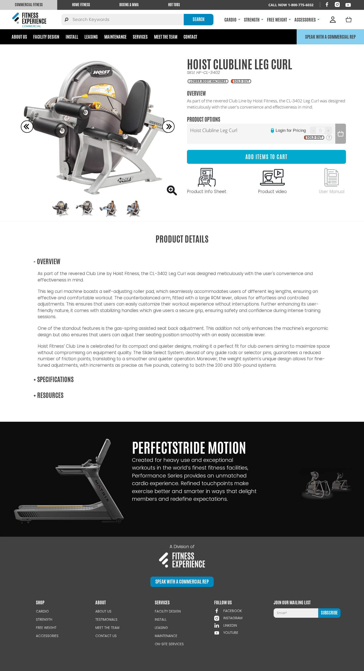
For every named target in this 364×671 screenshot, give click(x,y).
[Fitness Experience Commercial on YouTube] (348, 5)
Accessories (47, 636)
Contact (190, 36)
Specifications (53, 379)
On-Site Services (169, 644)
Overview (46, 261)
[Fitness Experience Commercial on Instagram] (337, 4)
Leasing (91, 36)
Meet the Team (165, 36)
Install (72, 36)
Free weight (46, 627)
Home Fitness (81, 4)
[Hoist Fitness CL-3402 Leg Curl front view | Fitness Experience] (97, 127)
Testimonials (106, 619)
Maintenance (115, 36)
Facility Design (46, 36)
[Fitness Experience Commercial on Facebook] (326, 4)
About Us (19, 36)
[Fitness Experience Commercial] (30, 19)
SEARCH (199, 19)
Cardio (42, 611)
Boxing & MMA (129, 4)
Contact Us (106, 636)
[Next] (168, 126)
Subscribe (329, 613)
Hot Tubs (174, 4)
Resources (48, 395)
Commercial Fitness (29, 4)
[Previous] (27, 126)
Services (140, 36)
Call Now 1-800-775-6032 (290, 4)
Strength (44, 619)
